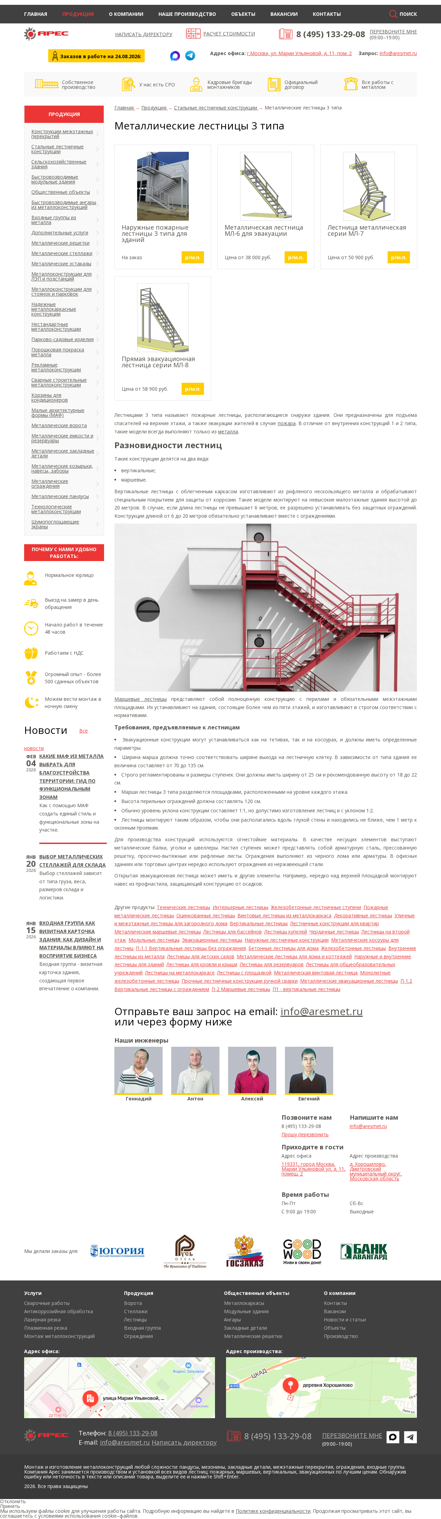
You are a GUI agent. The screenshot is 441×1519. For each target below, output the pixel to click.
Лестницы (135, 1319)
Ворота (133, 1303)
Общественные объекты (60, 192)
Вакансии (284, 14)
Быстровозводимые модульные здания (54, 179)
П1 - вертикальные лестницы (306, 989)
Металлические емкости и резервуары (62, 438)
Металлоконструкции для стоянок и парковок (61, 291)
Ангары (232, 1319)
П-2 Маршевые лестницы (241, 989)
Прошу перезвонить (305, 1134)
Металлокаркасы (244, 1303)
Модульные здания (246, 1311)
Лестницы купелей (285, 931)
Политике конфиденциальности (273, 1511)
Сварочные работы (47, 1303)
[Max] (175, 56)
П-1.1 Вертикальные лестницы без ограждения (191, 948)
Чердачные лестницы (334, 931)
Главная (35, 14)
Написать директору (143, 34)
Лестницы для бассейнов (232, 931)
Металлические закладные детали (62, 453)
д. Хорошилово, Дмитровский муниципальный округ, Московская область (376, 1171)
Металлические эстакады (61, 263)
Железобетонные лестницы (353, 948)
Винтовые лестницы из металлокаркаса (284, 915)
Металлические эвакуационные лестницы (349, 981)
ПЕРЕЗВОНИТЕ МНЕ (393, 31)
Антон (195, 1098)
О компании (126, 14)
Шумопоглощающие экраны (55, 524)
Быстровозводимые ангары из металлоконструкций (63, 204)
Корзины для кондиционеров (49, 397)
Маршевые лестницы (140, 699)
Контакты (327, 14)
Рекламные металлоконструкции (56, 367)
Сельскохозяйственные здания (58, 164)
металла (228, 431)
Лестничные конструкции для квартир (334, 923)
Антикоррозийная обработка (58, 1311)
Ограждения (138, 1336)
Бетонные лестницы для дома (283, 948)
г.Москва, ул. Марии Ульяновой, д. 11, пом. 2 (299, 53)
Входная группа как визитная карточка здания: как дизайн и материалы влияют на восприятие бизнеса (71, 939)
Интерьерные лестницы (240, 907)
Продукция (78, 14)
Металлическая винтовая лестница (316, 972)
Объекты (243, 14)
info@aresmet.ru (398, 53)
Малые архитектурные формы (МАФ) (57, 412)
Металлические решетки (60, 243)
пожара (287, 423)
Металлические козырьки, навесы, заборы (62, 468)
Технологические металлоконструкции (56, 509)
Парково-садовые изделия (62, 339)
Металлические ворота (59, 425)
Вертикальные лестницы (259, 923)
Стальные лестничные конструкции (57, 149)
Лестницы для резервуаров (272, 964)
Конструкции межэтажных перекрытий (62, 133)
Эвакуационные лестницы (212, 940)
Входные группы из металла (53, 219)
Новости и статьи (345, 1319)
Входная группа (142, 1328)
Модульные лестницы (154, 940)
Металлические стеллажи (61, 253)
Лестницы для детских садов (200, 956)
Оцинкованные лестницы (205, 915)
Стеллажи (135, 1311)
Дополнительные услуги (59, 232)
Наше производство (187, 14)
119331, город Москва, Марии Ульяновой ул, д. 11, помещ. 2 (313, 1169)
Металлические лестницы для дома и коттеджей (294, 956)
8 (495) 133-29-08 (330, 34)
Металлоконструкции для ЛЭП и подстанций (61, 276)
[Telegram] (190, 56)
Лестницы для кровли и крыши (201, 964)
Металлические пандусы (60, 496)
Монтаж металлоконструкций (59, 1336)
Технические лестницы (183, 907)
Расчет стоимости (229, 33)
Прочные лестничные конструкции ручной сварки (240, 981)
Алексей (252, 1098)
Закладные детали (245, 1328)
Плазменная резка (45, 1328)
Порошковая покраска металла (57, 352)
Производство (341, 1336)
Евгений (309, 1098)
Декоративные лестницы (363, 915)
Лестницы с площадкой (244, 972)
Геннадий (139, 1098)
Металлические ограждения (49, 483)
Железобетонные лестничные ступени (316, 907)
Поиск (408, 14)
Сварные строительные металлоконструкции (59, 382)
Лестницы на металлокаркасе (180, 972)
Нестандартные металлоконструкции (56, 326)
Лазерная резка (42, 1319)
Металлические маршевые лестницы (157, 931)
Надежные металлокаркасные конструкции (53, 309)
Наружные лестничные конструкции (287, 940)
